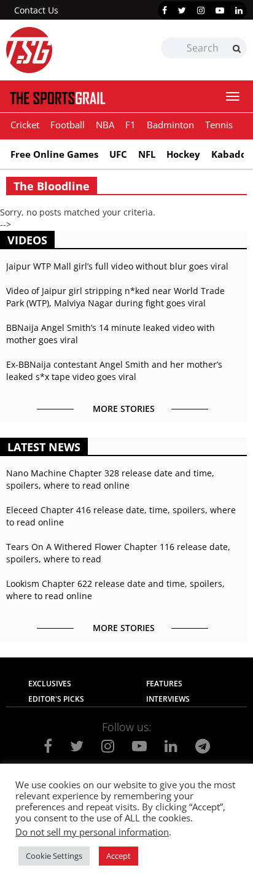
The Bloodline (52, 186)
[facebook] (164, 10)
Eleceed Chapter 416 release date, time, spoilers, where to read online (121, 516)
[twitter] (182, 10)
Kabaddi (230, 154)
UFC (118, 154)
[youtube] (219, 10)
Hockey (183, 154)
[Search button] (236, 48)
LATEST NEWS (43, 447)
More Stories (124, 408)
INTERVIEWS (168, 699)
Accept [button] (118, 855)
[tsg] (66, 50)
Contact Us (36, 10)
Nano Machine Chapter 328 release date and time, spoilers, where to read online (110, 479)
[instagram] (201, 10)
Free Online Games (54, 154)
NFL (146, 154)
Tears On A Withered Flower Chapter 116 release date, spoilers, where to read (118, 553)
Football (67, 124)
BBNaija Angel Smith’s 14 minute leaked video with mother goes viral (110, 334)
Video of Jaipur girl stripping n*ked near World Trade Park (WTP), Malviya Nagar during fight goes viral (115, 297)
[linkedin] (239, 10)
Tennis (219, 124)
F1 (130, 124)
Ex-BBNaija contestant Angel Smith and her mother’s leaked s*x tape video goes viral (114, 370)
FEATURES (164, 683)
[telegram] (202, 746)
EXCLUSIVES (49, 683)
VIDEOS (27, 240)
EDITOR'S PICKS (56, 699)
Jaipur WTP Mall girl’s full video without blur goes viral (117, 266)
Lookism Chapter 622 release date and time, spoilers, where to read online (115, 590)
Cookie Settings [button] (54, 855)
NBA (105, 124)
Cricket (24, 124)
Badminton (170, 124)
